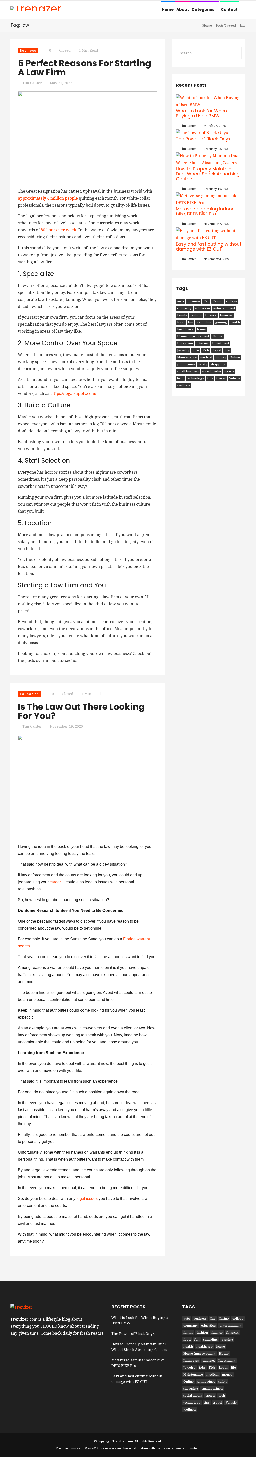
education (202, 308)
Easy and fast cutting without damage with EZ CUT (209, 246)
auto (180, 301)
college (231, 301)
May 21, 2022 (61, 83)
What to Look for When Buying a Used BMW (201, 113)
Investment (220, 343)
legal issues (87, 1198)
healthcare (185, 329)
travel (221, 378)
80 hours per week (58, 230)
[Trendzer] (35, 9)
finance (210, 315)
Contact (229, 9)
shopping (218, 364)
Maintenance (187, 357)
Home (168, 9)
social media (211, 371)
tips (210, 378)
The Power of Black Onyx (203, 139)
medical (206, 357)
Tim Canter (32, 83)
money (221, 357)
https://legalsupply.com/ (73, 393)
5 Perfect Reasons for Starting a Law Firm (84, 67)
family (182, 315)
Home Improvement (193, 336)
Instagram (185, 343)
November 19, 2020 (66, 726)
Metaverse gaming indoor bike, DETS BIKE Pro (205, 211)
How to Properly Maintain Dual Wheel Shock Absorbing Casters (208, 174)
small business (188, 371)
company (184, 308)
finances (226, 315)
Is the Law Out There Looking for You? (81, 711)
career (55, 882)
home (201, 329)
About (182, 9)
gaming (221, 322)
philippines (186, 364)
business (194, 301)
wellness (183, 385)
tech (180, 378)
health (235, 322)
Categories (203, 9)
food (180, 322)
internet (202, 343)
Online (235, 357)
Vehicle (234, 378)
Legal (217, 350)
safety (202, 364)
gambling (204, 322)
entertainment (224, 308)
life (227, 350)
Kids (206, 350)
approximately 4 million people (48, 198)
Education (29, 694)
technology (195, 378)
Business (28, 50)
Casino (218, 301)
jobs (196, 350)
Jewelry (183, 350)
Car (206, 301)
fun (190, 322)
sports (229, 371)
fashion (196, 315)
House (217, 336)
